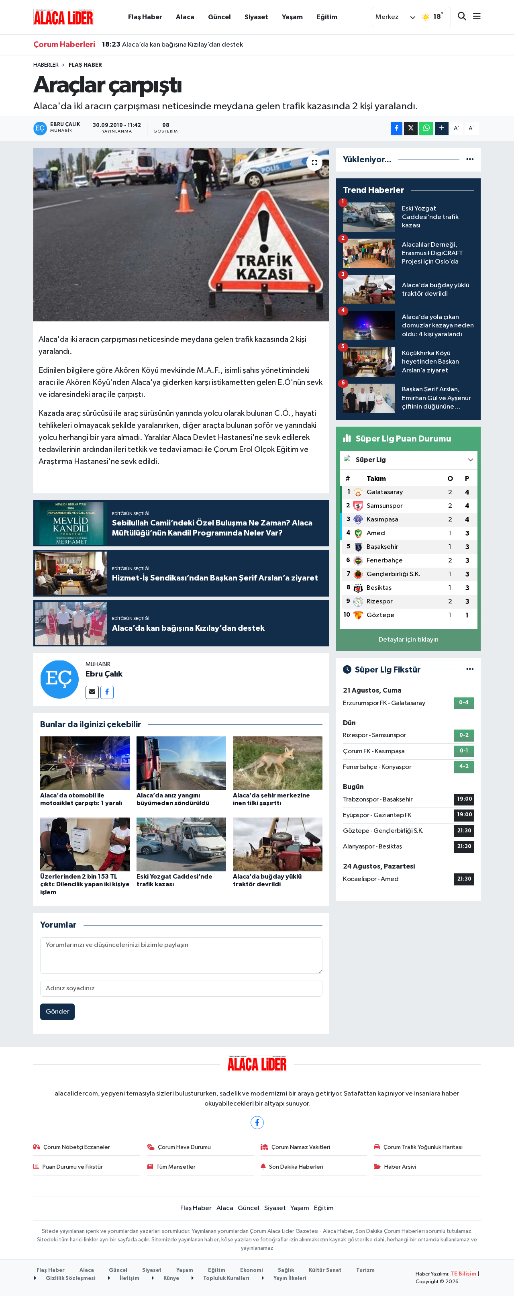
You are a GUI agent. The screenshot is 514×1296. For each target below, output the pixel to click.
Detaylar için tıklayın (409, 639)
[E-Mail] (92, 692)
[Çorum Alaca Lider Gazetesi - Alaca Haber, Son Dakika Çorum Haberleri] (63, 16)
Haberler (46, 65)
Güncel (219, 17)
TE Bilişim (463, 1274)
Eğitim (326, 17)
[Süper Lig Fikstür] (470, 669)
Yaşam (292, 17)
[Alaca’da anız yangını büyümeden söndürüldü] (181, 763)
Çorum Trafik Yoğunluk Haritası (423, 1147)
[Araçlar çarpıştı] (181, 234)
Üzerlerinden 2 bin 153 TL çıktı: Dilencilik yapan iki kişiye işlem (85, 884)
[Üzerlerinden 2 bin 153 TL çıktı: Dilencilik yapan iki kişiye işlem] (85, 844)
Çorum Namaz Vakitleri (300, 1147)
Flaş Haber (145, 17)
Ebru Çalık (104, 674)
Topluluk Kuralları (225, 1278)
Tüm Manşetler (176, 1167)
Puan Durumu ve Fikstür (73, 1167)
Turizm (365, 1270)
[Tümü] (470, 159)
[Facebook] (107, 692)
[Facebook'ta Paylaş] (396, 128)
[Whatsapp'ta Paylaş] (426, 128)
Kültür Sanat (325, 1270)
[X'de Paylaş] (411, 128)
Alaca (185, 17)
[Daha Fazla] (442, 128)
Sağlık (286, 1270)
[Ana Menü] (473, 17)
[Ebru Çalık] (59, 679)
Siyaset (256, 17)
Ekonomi (251, 1270)
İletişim (128, 1278)
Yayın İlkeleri (289, 1278)
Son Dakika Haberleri (296, 1167)
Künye (170, 1278)
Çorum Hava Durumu (184, 1147)
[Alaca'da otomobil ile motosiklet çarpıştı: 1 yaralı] (85, 763)
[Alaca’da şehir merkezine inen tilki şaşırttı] (277, 763)
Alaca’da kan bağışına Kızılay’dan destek (172, 44)
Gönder (57, 1011)
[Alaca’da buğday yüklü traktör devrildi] (277, 844)
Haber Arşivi (400, 1167)
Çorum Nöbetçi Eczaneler (76, 1147)
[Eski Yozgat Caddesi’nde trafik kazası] (181, 844)
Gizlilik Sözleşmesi (70, 1278)
